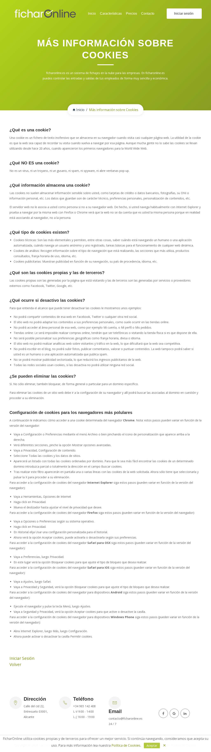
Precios (131, 13)
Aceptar (152, 745)
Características (111, 13)
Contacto (147, 13)
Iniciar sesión (183, 13)
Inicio (92, 13)
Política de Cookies (125, 745)
